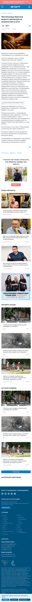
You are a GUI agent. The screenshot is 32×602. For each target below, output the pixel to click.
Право (5, 521)
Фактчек (6, 519)
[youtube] (9, 494)
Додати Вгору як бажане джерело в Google (13, 102)
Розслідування (22, 519)
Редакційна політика (7, 531)
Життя (5, 525)
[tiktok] (15, 494)
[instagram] (5, 494)
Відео (3, 527)
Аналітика (21, 517)
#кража (19, 153)
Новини (10, 13)
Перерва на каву (8, 523)
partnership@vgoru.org (8, 554)
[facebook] (2, 494)
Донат (15, 184)
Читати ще (16, 472)
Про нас (4, 529)
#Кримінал (5, 153)
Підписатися (6, 507)
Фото (20, 521)
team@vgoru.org (6, 549)
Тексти (19, 515)
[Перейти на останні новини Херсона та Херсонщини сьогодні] (15, 7)
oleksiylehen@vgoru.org (8, 556)
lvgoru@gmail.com (6, 548)
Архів (18, 527)
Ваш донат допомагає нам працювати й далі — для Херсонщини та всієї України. (16, 2)
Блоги (19, 525)
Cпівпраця (5, 534)
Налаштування (23, 599)
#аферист (13, 153)
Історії (5, 517)
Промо (20, 523)
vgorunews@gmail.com (8, 546)
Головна (3, 13)
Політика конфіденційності (22, 531)
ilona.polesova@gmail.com (9, 544)
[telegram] (12, 494)
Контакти (19, 529)
